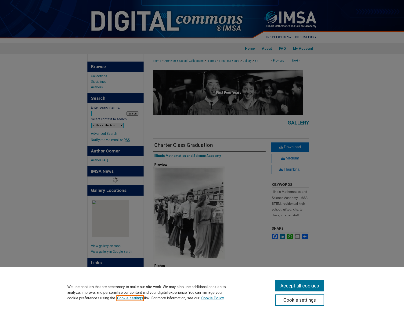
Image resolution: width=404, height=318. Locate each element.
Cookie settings (130, 298)
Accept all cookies (299, 286)
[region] (202, 292)
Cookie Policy (212, 298)
